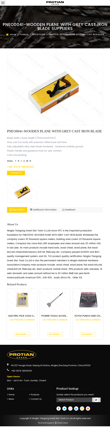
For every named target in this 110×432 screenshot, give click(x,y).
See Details (21, 334)
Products (24, 34)
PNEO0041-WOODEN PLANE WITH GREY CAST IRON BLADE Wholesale (58, 235)
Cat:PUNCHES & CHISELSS (22, 319)
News (11, 399)
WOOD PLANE (38, 34)
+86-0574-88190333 (20, 167)
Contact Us (16, 173)
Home (13, 34)
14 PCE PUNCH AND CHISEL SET (91, 316)
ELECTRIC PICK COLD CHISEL (23, 316)
